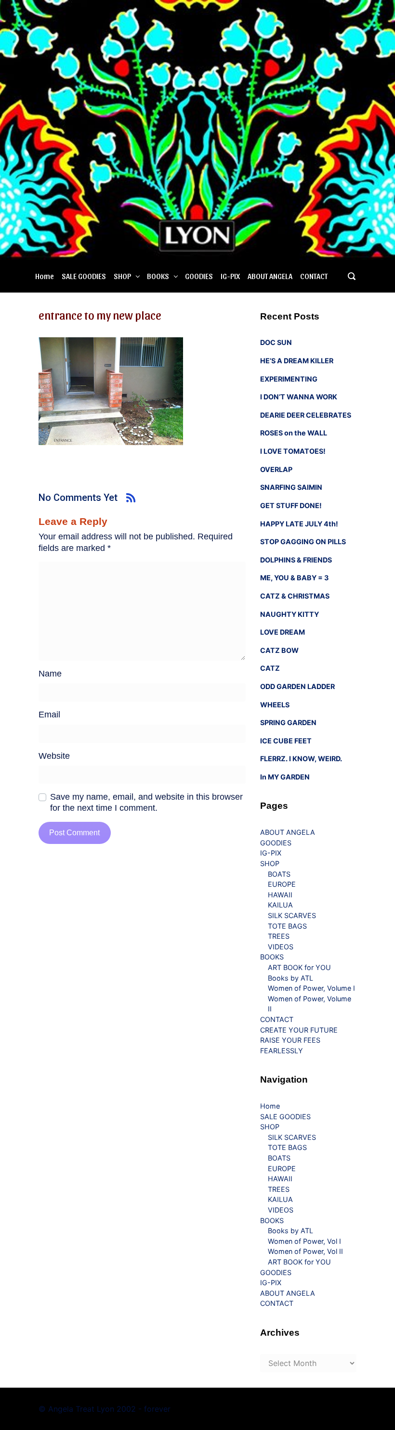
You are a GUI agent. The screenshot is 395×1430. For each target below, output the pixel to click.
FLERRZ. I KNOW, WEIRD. (301, 758)
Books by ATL (290, 978)
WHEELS (275, 705)
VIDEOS (280, 947)
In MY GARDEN (285, 777)
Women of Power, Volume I (311, 988)
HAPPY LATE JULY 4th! (299, 524)
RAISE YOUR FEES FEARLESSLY (290, 1045)
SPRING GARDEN (288, 722)
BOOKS (158, 276)
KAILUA (280, 905)
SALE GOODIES (84, 276)
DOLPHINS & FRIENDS (296, 560)
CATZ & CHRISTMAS (294, 596)
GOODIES (199, 276)
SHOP (122, 276)
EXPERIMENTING (288, 379)
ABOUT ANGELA (270, 276)
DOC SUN (276, 342)
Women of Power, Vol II (305, 1251)
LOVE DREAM (282, 632)
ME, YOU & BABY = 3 (294, 578)
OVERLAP (276, 469)
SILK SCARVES (292, 915)
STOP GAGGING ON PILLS (303, 541)
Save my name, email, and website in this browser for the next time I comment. (146, 802)
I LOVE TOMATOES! (293, 451)
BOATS (279, 874)
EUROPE (282, 884)
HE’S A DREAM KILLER (296, 361)
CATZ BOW (279, 650)
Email (49, 714)
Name (50, 673)
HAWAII (280, 895)
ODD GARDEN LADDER (297, 686)
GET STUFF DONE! (291, 505)
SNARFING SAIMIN (291, 487)
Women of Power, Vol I (304, 1241)
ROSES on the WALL (293, 433)
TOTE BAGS (287, 926)
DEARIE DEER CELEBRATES (305, 415)
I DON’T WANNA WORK (298, 397)
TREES (279, 936)
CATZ (270, 668)
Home (44, 276)
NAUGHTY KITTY (289, 614)
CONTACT (314, 276)
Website (54, 756)
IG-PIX (230, 276)
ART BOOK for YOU (299, 967)
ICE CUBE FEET (286, 741)
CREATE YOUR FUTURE (299, 1030)
